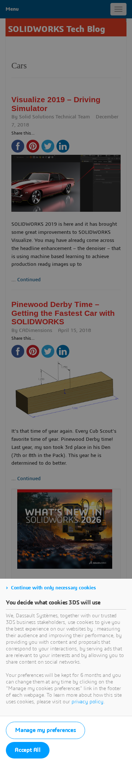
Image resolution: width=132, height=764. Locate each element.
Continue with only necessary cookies (53, 587)
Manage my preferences (45, 730)
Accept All (28, 750)
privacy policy (87, 701)
